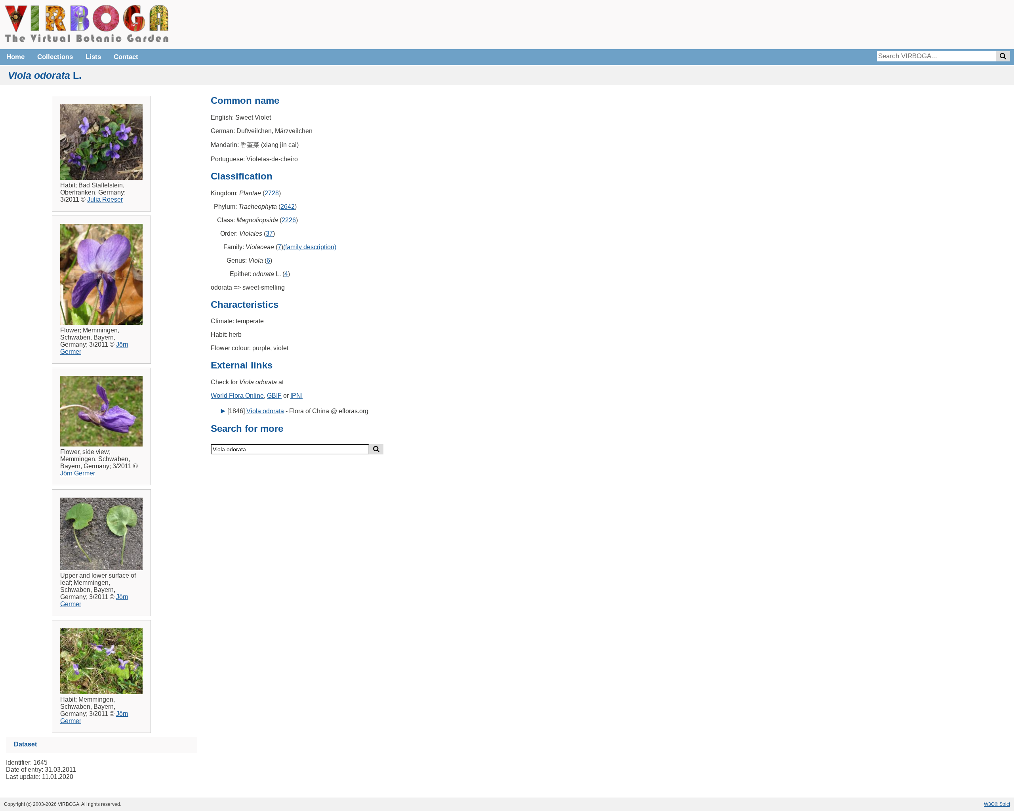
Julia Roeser (105, 199)
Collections (55, 57)
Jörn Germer (77, 473)
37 (269, 233)
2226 (289, 220)
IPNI (296, 395)
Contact (126, 57)
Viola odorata (265, 411)
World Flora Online (237, 395)
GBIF (274, 395)
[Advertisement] (891, 24)
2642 (287, 206)
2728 (272, 193)
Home (15, 57)
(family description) (309, 247)
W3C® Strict (997, 804)
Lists (93, 57)
